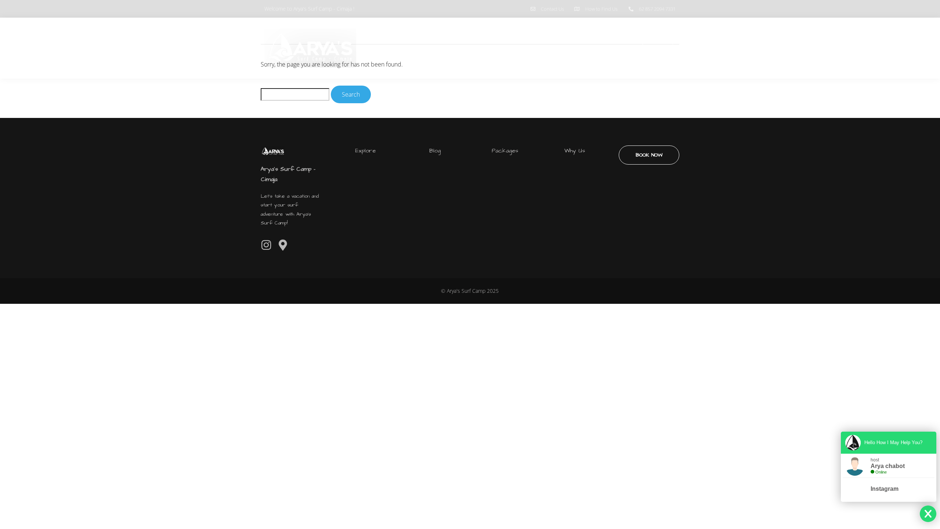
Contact (658, 48)
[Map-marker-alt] (282, 245)
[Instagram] (266, 245)
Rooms (595, 48)
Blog (626, 48)
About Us (558, 48)
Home (522, 48)
